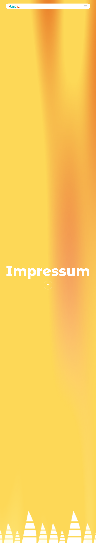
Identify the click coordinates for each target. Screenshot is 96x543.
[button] (85, 6)
